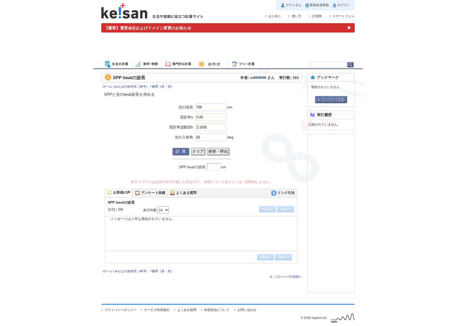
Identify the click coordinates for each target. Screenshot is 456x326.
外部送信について (217, 310)
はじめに (274, 16)
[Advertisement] (228, 47)
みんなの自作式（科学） (132, 86)
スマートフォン (343, 16)
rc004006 (258, 78)
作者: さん (257, 78)
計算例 (317, 16)
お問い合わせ (247, 310)
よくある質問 (186, 310)
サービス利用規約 (156, 310)
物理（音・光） (163, 86)
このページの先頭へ (287, 277)
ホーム (107, 86)
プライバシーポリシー (120, 310)
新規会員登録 (319, 5)
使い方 (296, 16)
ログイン (343, 5)
